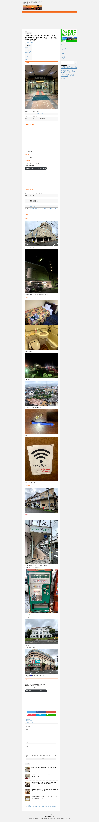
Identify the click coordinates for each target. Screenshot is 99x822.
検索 (75, 63)
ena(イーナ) (64, 58)
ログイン (63, 78)
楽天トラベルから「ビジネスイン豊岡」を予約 (36, 168)
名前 (27, 742)
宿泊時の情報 (28, 52)
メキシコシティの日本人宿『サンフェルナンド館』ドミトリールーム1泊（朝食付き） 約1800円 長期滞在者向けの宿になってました (69, 68)
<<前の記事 (27, 42)
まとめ (26, 59)
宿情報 (26, 47)
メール (27, 746)
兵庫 (30, 719)
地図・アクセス (28, 48)
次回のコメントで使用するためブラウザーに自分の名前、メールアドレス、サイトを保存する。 (41, 756)
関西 (28, 719)
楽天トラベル (32, 206)
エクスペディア (64, 50)
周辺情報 (29, 51)
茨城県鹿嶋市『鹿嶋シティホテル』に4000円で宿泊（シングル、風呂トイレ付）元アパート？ (68, 71)
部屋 (28, 56)
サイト (27, 750)
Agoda (63, 53)
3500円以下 (27, 720)
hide (30, 45)
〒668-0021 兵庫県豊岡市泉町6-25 (38, 113)
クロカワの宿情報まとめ (49, 816)
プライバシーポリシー (49, 814)
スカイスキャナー (65, 56)
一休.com (63, 49)
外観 (28, 55)
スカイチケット (64, 57)
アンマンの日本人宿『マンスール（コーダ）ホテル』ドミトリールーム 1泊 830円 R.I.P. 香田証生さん (69, 75)
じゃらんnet (64, 48)
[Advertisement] (49, 21)
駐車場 (28, 50)
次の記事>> (32, 42)
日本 (26, 719)
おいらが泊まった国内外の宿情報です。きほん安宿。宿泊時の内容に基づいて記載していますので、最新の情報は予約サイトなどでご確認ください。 (49, 818)
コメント (27, 729)
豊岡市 (31, 720)
